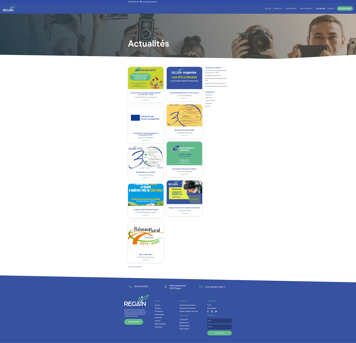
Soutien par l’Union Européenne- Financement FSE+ (146, 134)
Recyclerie (208, 103)
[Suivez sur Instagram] (212, 311)
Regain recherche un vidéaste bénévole (184, 208)
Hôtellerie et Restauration (213, 75)
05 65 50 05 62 (133, 2)
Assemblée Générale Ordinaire (184, 169)
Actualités (320, 8)
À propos (277, 8)
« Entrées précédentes (134, 267)
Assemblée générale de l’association (184, 93)
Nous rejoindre (134, 322)
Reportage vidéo (146, 254)
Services (153, 212)
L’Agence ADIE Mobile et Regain (145, 209)
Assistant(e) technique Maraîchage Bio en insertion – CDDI (146, 93)
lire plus (145, 100)
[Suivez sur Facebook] (208, 311)
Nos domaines (306, 8)
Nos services (290, 8)
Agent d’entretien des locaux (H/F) (215, 83)
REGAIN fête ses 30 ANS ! (146, 172)
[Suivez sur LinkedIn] (216, 311)
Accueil (268, 8)
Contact (331, 8)
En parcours (146, 97)
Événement (153, 97)
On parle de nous (150, 257)
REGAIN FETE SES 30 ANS (184, 130)
